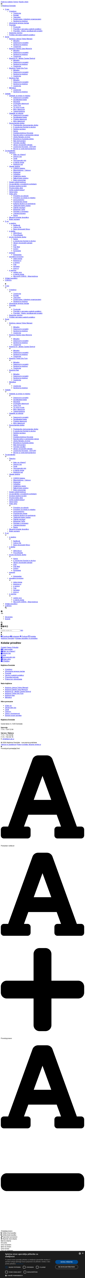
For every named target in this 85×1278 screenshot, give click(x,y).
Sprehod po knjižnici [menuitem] (20, 21)
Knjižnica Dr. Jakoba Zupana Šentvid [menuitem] (22, 58)
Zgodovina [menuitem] (17, 13)
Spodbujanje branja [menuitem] (20, 100)
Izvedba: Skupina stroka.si (31, 745)
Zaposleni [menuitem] (17, 17)
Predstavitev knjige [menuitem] (20, 202)
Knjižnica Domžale (7, 638)
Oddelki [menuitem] (8, 94)
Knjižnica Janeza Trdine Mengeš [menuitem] (20, 39)
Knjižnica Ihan (10, 695)
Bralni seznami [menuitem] (14, 219)
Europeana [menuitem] (17, 251)
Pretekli (4, 647)
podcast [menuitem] (12, 253)
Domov (15, 2)
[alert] (42, 1264)
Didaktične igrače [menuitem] (19, 176)
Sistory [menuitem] (15, 249)
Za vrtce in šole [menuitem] (18, 107)
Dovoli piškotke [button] (67, 1262)
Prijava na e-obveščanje (13, 679)
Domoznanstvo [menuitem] (18, 200)
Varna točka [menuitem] (13, 192)
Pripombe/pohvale (12, 677)
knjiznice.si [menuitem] (17, 261)
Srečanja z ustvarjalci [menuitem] (20, 212)
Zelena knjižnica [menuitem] (19, 111)
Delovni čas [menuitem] (17, 157)
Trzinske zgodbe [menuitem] (19, 143)
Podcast (24, 636)
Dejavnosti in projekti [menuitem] (20, 43)
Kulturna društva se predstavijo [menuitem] (24, 204)
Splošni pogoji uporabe (13, 715)
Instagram (15, 636)
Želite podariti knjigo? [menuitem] (17, 190)
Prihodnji (15, 647)
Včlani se (8, 706)
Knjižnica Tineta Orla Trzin (14, 693)
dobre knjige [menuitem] (17, 259)
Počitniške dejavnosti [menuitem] (21, 104)
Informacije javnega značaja (15, 671)
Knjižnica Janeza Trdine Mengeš (16, 688)
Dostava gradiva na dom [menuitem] (18, 186)
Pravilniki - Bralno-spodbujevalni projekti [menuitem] (27, 31)
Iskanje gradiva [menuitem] (14, 166)
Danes (9, 647)
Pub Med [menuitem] (16, 247)
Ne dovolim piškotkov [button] (66, 1267)
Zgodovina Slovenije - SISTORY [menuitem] (24, 147)
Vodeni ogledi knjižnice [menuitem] (17, 182)
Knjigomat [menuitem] (16, 172)
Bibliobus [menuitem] (12, 88)
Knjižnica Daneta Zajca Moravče (16, 690)
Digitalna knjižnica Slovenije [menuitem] (23, 133)
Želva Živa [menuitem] (17, 106)
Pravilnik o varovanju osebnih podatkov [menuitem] (27, 29)
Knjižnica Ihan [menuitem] (14, 78)
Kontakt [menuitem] (16, 15)
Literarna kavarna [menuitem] (19, 213)
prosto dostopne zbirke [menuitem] (17, 237)
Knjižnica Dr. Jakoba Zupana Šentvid (18, 692)
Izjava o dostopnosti (12, 714)
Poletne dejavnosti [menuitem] (20, 119)
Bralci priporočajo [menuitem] (19, 180)
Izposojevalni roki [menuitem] (19, 160)
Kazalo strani (23, 2)
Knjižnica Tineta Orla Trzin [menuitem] (18, 68)
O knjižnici (8, 669)
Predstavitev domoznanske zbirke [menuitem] (25, 125)
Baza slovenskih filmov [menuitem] (21, 229)
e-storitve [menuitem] (12, 270)
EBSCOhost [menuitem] (17, 233)
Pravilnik (8, 673)
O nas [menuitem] (7, 9)
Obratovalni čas (10, 708)
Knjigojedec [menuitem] (17, 255)
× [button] (82, 1253)
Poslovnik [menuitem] (17, 27)
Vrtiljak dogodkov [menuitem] (11, 278)
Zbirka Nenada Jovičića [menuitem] (21, 137)
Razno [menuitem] (15, 215)
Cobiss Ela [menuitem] (17, 227)
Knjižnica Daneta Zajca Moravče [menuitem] (20, 49)
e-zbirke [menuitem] (12, 231)
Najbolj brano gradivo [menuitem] (20, 178)
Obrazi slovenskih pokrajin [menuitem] (22, 145)
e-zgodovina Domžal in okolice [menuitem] (24, 241)
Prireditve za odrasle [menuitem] (21, 196)
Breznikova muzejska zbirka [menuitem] (23, 139)
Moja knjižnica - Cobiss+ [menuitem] (22, 170)
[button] (29, 1275)
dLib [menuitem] (14, 245)
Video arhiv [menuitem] (13, 194)
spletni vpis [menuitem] (17, 272)
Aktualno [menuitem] (16, 41)
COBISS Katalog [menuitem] (19, 168)
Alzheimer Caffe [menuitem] (19, 210)
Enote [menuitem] (7, 37)
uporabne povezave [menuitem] (16, 257)
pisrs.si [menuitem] (16, 268)
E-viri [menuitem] (7, 221)
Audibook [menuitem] (16, 225)
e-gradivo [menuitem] (12, 223)
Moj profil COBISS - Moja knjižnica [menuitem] (25, 276)
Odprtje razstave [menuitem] (19, 208)
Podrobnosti (20, 1264)
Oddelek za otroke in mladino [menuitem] (19, 96)
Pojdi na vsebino (7, 2)
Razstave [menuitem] (16, 102)
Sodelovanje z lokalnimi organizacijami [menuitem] (27, 19)
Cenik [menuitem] (15, 159)
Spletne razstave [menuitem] (19, 129)
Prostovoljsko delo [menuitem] (16, 188)
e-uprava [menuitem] (16, 263)
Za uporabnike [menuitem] (10, 151)
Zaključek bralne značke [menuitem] (22, 206)
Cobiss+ (8, 712)
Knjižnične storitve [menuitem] (15, 33)
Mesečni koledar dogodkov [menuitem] (19, 217)
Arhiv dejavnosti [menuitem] (19, 109)
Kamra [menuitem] (15, 131)
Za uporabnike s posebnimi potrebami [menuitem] (23, 184)
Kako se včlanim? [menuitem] (19, 155)
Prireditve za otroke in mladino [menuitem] (24, 198)
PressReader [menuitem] (18, 235)
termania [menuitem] (16, 266)
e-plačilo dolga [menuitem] (18, 162)
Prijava (19, 745)
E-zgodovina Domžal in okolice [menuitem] (24, 127)
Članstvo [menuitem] (12, 153)
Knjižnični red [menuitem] (18, 164)
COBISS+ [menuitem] (8, 280)
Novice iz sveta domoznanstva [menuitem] (24, 149)
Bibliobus (8, 697)
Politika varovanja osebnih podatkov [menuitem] (22, 35)
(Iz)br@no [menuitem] (16, 174)
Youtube (33, 636)
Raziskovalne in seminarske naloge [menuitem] (26, 135)
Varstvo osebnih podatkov (14, 675)
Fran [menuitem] (14, 265)
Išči (21, 630)
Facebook (6, 636)
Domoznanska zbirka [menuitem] (16, 123)
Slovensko (9, 617)
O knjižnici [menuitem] (12, 11)
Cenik (7, 710)
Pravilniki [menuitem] (12, 25)
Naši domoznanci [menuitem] (19, 141)
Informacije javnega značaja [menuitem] (19, 23)
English (7, 619)
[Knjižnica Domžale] (8, 6)
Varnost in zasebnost (8, 745)
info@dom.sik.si (8, 739)
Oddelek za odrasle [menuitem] (16, 113)
